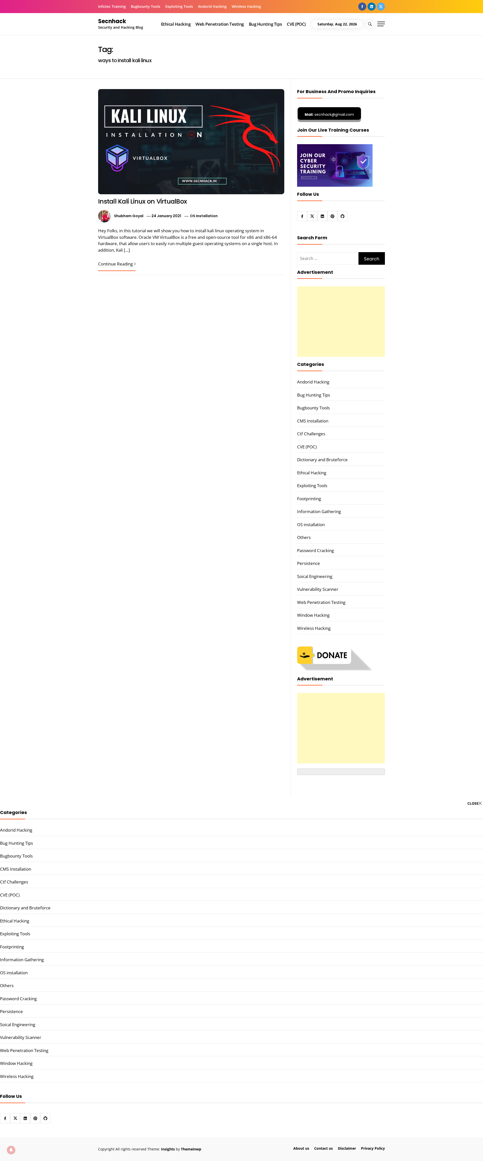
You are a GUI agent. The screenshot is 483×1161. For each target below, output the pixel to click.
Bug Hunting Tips (265, 24)
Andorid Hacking (212, 6)
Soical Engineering (314, 576)
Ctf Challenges (311, 434)
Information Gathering (319, 511)
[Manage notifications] (11, 1150)
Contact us (323, 1148)
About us (301, 1148)
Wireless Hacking (246, 6)
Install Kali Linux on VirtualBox (142, 201)
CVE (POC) (296, 24)
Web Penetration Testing (219, 24)
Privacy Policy (373, 1148)
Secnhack (112, 21)
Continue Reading (115, 264)
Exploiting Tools (179, 6)
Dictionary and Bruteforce (322, 459)
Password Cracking (315, 550)
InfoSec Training (112, 6)
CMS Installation (312, 421)
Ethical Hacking (175, 24)
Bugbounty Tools (145, 6)
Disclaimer (347, 1148)
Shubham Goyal (128, 215)
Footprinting (309, 498)
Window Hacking (313, 615)
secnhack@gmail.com (329, 114)
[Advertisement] (341, 321)
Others (304, 537)
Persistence (308, 563)
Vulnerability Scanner (317, 589)
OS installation (204, 215)
